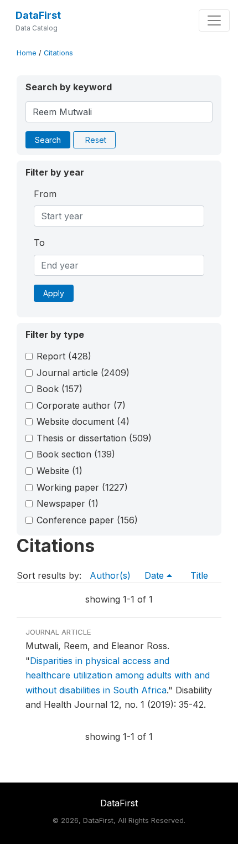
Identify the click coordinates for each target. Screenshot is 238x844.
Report (64, 356)
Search (48, 140)
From (45, 193)
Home (27, 53)
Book (59, 388)
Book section (76, 454)
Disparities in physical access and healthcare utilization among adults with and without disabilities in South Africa (117, 675)
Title (199, 575)
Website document (83, 421)
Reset (95, 140)
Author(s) (110, 575)
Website (59, 470)
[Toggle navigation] (214, 20)
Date (155, 575)
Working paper (82, 487)
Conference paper (87, 520)
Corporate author (81, 405)
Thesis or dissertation (94, 438)
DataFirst (38, 15)
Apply (53, 293)
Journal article (83, 372)
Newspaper (68, 503)
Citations (58, 53)
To (39, 242)
